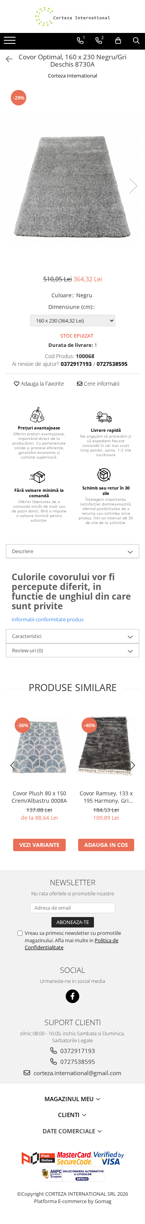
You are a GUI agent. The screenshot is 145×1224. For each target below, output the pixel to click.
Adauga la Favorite (41, 383)
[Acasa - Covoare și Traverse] (72, 16)
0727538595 (77, 1061)
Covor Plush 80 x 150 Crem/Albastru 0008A (39, 797)
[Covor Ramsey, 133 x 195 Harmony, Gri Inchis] (106, 746)
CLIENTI (69, 1115)
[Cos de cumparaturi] (118, 40)
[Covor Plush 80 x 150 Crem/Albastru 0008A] (39, 746)
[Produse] (10, 42)
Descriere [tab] (22, 551)
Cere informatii (100, 383)
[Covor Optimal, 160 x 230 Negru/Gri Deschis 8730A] (72, 178)
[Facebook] (72, 996)
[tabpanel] (72, 178)
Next (133, 186)
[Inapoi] (6, 59)
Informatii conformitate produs (48, 619)
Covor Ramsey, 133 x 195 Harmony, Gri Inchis (106, 797)
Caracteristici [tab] (26, 636)
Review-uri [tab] (27, 650)
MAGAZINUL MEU (69, 1099)
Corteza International (72, 75)
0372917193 (77, 1051)
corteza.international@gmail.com (76, 1073)
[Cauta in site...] (136, 40)
